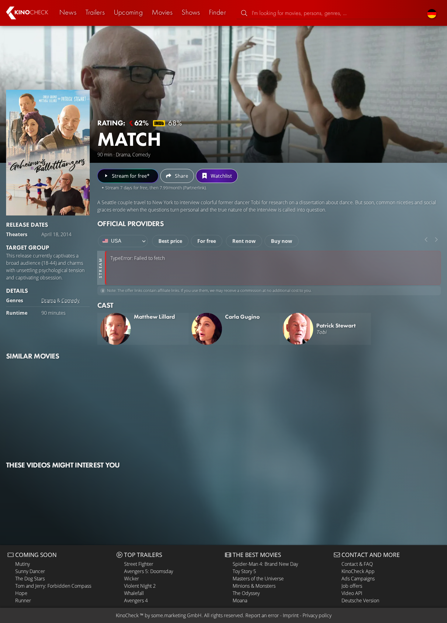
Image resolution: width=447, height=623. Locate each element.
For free (206, 241)
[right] (436, 239)
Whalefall (134, 593)
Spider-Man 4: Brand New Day (265, 564)
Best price (170, 241)
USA (116, 240)
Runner (23, 600)
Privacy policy (317, 615)
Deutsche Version (360, 600)
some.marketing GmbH (176, 615)
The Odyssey (246, 593)
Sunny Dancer (30, 571)
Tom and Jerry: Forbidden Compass (53, 586)
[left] (426, 239)
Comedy (70, 300)
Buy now (281, 241)
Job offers (351, 586)
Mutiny (22, 564)
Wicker (131, 579)
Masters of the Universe (258, 579)
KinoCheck (127, 615)
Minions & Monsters (254, 586)
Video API (351, 593)
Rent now (244, 241)
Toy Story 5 (244, 571)
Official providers (130, 223)
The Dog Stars (30, 579)
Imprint (291, 615)
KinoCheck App (358, 571)
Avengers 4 (136, 600)
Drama (48, 300)
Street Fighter (138, 564)
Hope (21, 593)
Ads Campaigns (358, 579)
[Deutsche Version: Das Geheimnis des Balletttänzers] (432, 13)
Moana (240, 600)
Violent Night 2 (140, 586)
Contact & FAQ (357, 564)
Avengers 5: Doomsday (148, 571)
